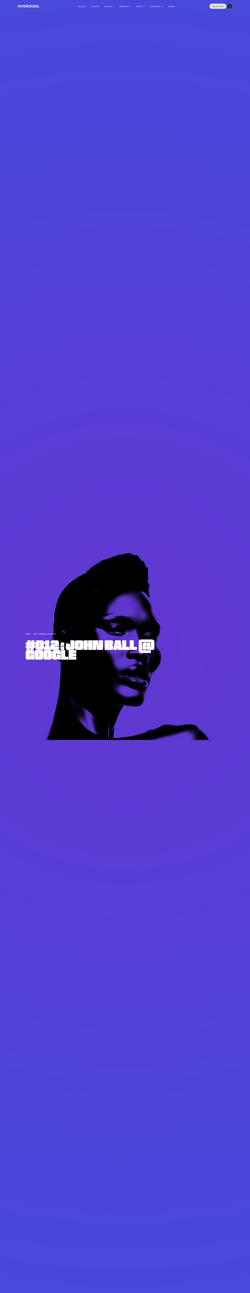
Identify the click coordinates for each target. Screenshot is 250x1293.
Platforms (124, 6)
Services (108, 6)
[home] (29, 6)
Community (155, 6)
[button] (110, 6)
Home (28, 634)
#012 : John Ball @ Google (45, 634)
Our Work (95, 6)
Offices (139, 6)
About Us (82, 6)
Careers (171, 6)
